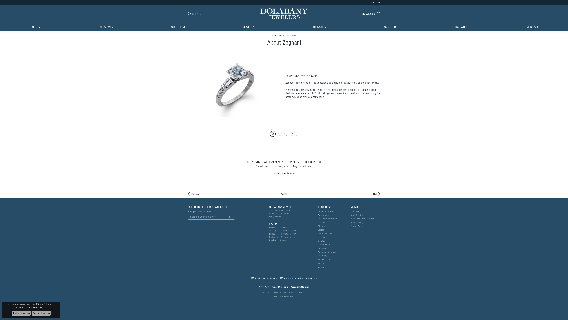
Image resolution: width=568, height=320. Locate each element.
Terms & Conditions (280, 287)
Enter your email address (199, 211)
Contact (532, 27)
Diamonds (319, 27)
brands (281, 35)
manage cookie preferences (29, 307)
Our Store (390, 27)
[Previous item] (190, 86)
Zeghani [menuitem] (322, 266)
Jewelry (248, 27)
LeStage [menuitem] (322, 248)
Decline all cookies (21, 313)
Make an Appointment (284, 173)
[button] (375, 2)
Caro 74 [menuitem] (321, 222)
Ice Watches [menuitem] (324, 244)
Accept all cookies (41, 313)
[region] (235, 86)
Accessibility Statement (300, 287)
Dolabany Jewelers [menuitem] (327, 233)
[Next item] (280, 86)
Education (461, 27)
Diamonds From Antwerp (362, 218)
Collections (178, 27)
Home (274, 35)
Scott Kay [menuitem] (322, 255)
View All (284, 194)
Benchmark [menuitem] (323, 215)
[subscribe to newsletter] (231, 216)
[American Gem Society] (264, 278)
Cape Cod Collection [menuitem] (327, 218)
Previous (195, 194)
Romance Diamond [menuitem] (327, 252)
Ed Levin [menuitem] (322, 237)
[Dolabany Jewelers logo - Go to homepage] (284, 13)
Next (375, 194)
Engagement (107, 27)
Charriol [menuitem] (321, 226)
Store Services (357, 215)
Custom (36, 27)
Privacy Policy (357, 226)
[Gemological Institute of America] (298, 278)
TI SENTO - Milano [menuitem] (326, 259)
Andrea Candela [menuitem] (325, 211)
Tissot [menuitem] (321, 263)
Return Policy (357, 222)
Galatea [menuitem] (321, 241)
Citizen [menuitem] (321, 229)
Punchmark (289, 296)
